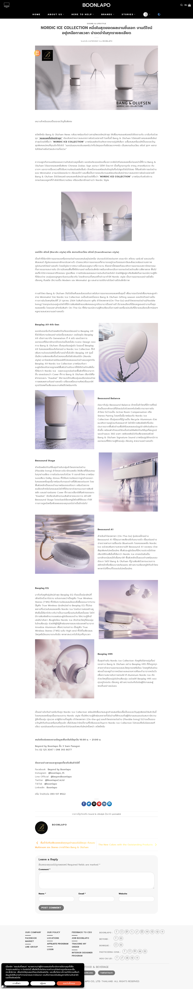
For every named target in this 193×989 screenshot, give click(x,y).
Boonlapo (107, 41)
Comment (44, 869)
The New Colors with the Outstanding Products (125, 844)
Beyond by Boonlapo (59, 769)
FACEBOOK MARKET (31, 940)
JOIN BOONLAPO (80, 938)
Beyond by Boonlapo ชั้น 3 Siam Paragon (57, 746)
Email (82, 893)
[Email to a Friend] (94, 803)
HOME (36, 14)
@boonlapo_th (56, 773)
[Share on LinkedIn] (109, 803)
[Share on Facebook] (84, 803)
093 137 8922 (58, 794)
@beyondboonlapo (61, 776)
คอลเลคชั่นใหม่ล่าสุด (50, 138)
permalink (116, 814)
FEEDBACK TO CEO (82, 932)
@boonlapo (50, 784)
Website (123, 893)
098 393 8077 (64, 749)
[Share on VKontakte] (104, 803)
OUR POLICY (53, 932)
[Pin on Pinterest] (99, 803)
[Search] (181, 5)
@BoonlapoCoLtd (54, 780)
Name (42, 893)
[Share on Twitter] (89, 803)
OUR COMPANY (33, 932)
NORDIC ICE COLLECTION (68, 141)
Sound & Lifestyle (96, 23)
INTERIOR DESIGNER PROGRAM (82, 954)
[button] (4, 986)
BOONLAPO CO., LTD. (89, 981)
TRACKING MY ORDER (79, 945)
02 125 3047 (46, 749)
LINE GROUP (31, 946)
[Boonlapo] (96, 5)
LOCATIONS (53, 938)
